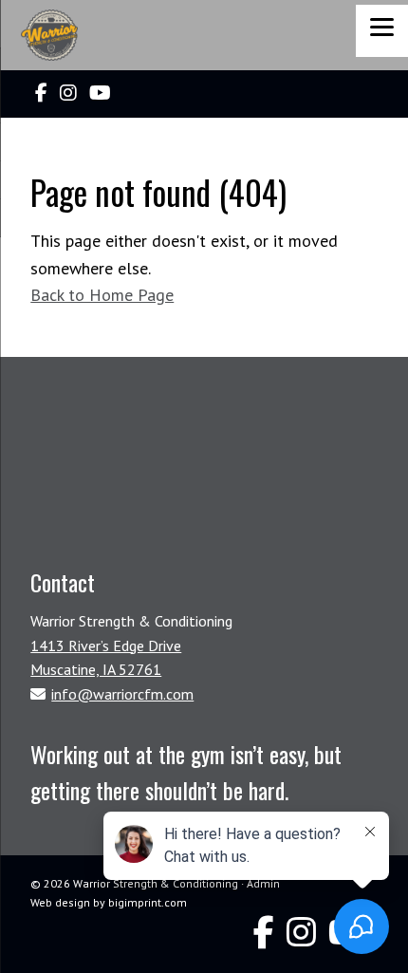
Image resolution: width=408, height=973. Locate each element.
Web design (60, 902)
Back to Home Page (102, 295)
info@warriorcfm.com (122, 693)
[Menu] (382, 31)
